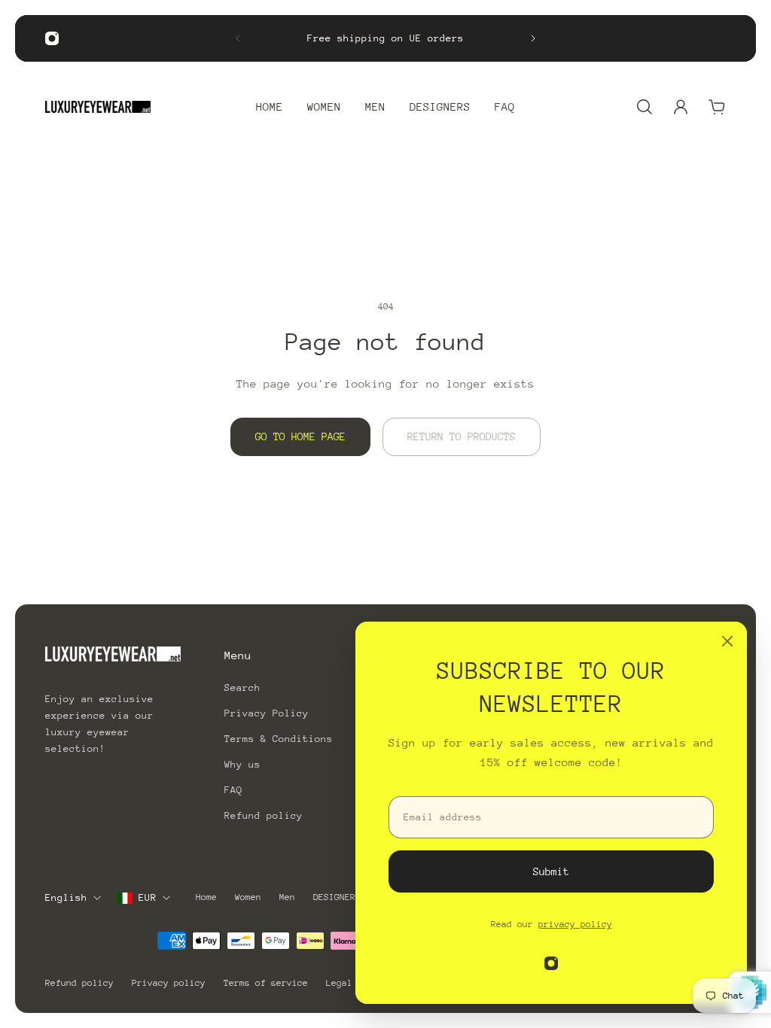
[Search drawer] (644, 106)
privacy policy (575, 924)
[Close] (727, 641)
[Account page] (681, 106)
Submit (551, 871)
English (66, 897)
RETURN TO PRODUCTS (461, 436)
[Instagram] (52, 38)
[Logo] (98, 107)
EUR (148, 897)
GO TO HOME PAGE (300, 436)
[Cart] (717, 106)
